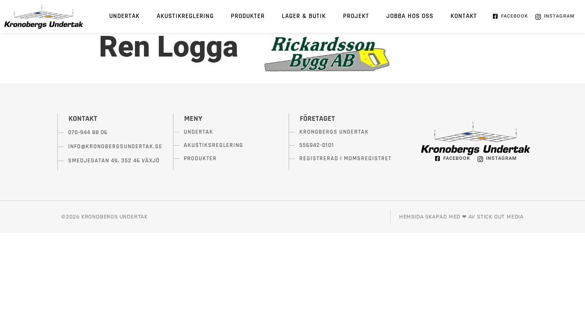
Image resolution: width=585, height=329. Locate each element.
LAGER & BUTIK (304, 16)
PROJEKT (356, 16)
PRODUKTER (248, 16)
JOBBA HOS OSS (409, 16)
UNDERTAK (124, 16)
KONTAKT (464, 16)
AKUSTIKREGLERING (185, 16)
